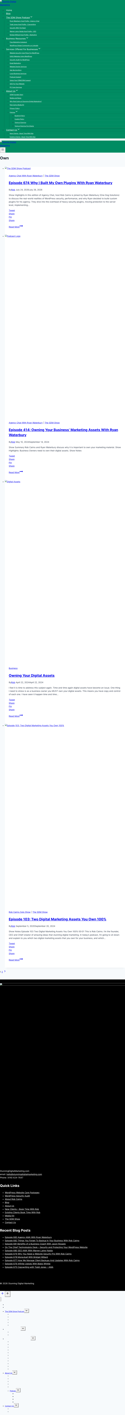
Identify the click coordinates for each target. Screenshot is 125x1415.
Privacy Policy (15, 108)
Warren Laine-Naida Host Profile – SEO (23, 31)
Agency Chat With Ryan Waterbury (26, 176)
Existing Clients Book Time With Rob (22, 1212)
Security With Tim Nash (18, 28)
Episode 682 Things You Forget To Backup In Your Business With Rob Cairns (42, 1240)
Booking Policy (20, 116)
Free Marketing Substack (18, 42)
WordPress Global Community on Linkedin (24, 45)
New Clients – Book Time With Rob (21, 133)
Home (9, 10)
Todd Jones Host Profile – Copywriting (23, 24)
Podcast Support (15, 77)
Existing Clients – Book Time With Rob (22, 137)
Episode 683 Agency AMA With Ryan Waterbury (28, 1237)
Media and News (15, 98)
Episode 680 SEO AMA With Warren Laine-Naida (29, 1250)
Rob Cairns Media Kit (17, 105)
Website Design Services (18, 66)
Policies (13, 1391)
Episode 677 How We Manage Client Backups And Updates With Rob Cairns (42, 1260)
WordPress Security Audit (17, 1196)
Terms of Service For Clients (24, 126)
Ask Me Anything (15, 70)
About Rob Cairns (13, 1199)
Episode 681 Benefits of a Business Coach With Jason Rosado (35, 1244)
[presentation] (65, 168)
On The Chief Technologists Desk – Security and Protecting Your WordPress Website (46, 1247)
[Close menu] (0, 1299)
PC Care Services (16, 87)
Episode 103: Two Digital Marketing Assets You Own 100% (57, 919)
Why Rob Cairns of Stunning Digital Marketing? (26, 101)
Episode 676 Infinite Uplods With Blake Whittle (27, 1264)
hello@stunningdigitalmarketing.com (24, 1174)
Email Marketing (15, 63)
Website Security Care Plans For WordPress (24, 53)
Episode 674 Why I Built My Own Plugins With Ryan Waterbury (60, 183)
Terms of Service (20, 122)
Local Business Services (18, 73)
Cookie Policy (19, 119)
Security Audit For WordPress (20, 60)
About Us (9, 1206)
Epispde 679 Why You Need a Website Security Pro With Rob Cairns (38, 1254)
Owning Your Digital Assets (32, 675)
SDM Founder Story (16, 94)
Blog (8, 13)
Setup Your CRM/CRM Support (20, 80)
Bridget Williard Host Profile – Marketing (23, 35)
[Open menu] (2, 150)
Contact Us (10, 1222)
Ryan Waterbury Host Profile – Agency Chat (24, 21)
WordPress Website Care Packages (22, 1192)
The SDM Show (52, 176)
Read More (16, 227)
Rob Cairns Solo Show (20, 912)
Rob (13, 190)
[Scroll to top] (2, 1294)
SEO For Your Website (17, 84)
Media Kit (9, 1216)
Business (13, 668)
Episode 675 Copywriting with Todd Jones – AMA (29, 1267)
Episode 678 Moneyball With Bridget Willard (26, 1257)
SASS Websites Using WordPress (21, 56)
